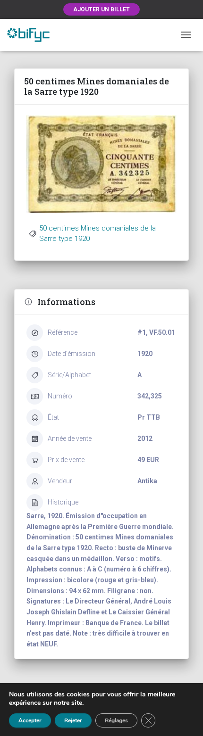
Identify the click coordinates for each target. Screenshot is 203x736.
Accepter (30, 720)
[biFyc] (32, 34)
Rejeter (73, 720)
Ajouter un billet (101, 9)
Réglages (116, 720)
